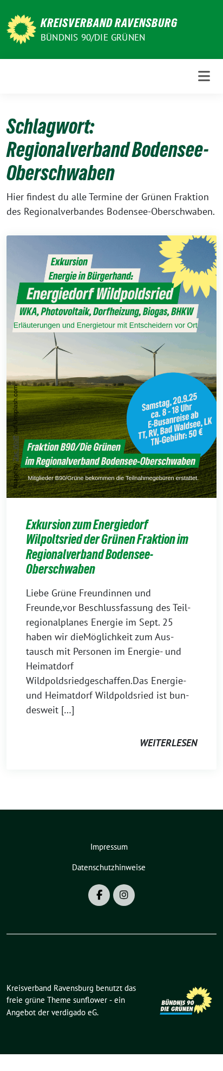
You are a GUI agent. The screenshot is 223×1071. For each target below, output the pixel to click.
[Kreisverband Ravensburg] (21, 28)
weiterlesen (168, 743)
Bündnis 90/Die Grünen (93, 37)
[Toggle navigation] (204, 76)
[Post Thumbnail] (111, 365)
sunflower (90, 1000)
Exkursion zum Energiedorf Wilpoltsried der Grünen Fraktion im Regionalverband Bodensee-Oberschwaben (107, 547)
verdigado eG (74, 1012)
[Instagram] (124, 895)
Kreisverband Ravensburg (109, 23)
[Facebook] (99, 895)
